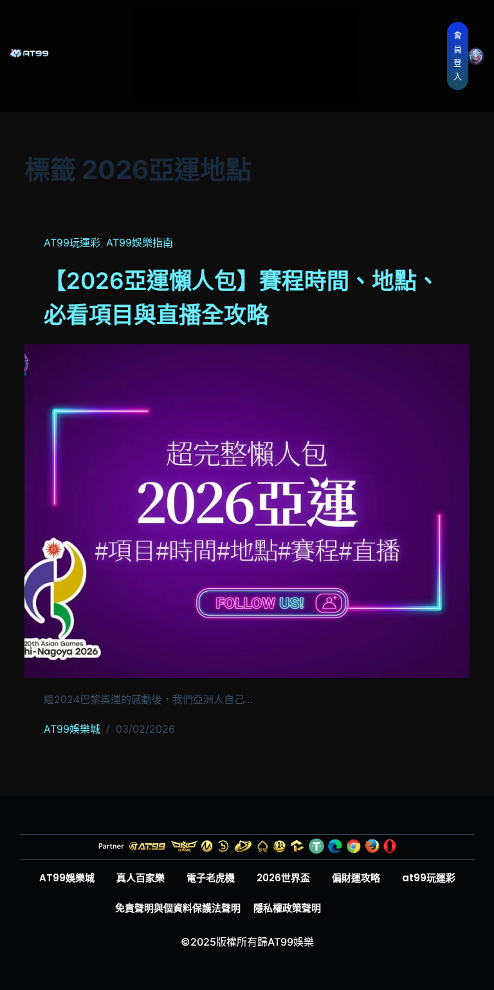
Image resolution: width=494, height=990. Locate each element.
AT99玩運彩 (72, 242)
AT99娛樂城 (206, 24)
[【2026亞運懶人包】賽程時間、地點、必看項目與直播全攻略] (246, 510)
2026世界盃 (283, 52)
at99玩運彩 (283, 81)
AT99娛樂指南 (139, 242)
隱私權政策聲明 (287, 908)
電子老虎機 (205, 52)
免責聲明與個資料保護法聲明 (178, 908)
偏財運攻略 (205, 81)
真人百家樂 (286, 24)
